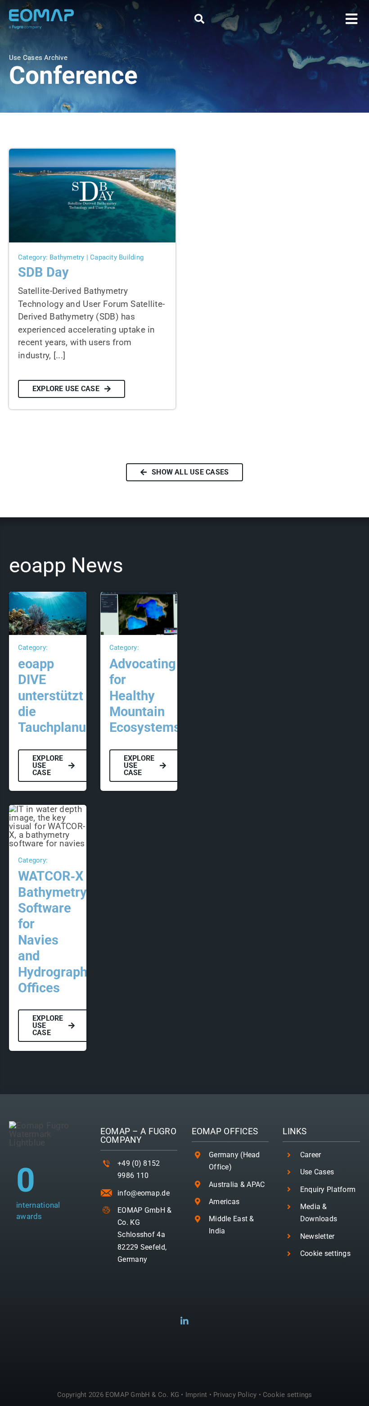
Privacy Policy (234, 1395)
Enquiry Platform (328, 1189)
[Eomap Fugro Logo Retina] (41, 13)
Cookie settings (325, 1253)
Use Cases (317, 1172)
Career (310, 1154)
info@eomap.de (143, 1193)
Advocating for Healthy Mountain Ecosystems (144, 695)
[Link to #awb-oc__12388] (199, 19)
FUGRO (162, 1131)
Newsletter (317, 1236)
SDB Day (43, 272)
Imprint (196, 1395)
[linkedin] (184, 1321)
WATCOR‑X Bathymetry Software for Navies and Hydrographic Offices (58, 931)
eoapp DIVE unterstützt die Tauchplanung (59, 695)
